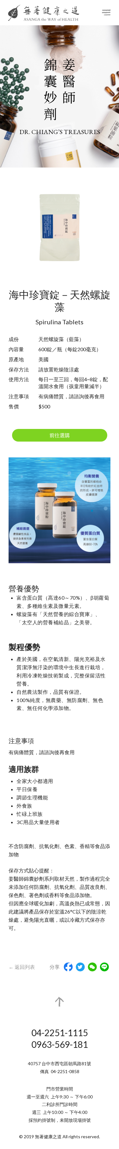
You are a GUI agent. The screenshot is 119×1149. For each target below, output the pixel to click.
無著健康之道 (43, 12)
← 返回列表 (22, 967)
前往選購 (60, 435)
